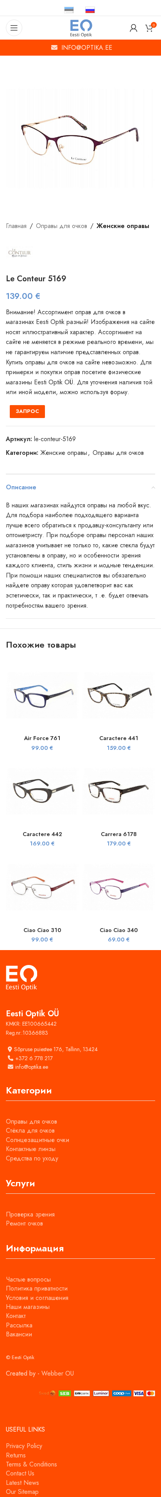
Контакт (16, 1315)
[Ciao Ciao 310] (42, 887)
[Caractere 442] (42, 791)
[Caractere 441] (118, 695)
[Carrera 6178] (118, 791)
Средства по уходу (32, 1158)
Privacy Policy (24, 1445)
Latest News (22, 1482)
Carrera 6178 (119, 834)
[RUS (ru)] (90, 9)
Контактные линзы (30, 1148)
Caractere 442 (42, 834)
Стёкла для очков (30, 1130)
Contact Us (20, 1473)
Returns (16, 1455)
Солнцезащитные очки (37, 1139)
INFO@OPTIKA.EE (86, 47)
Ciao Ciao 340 (119, 930)
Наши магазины (28, 1306)
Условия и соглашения (37, 1297)
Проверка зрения (30, 1214)
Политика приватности (37, 1288)
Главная (16, 225)
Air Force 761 (42, 738)
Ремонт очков (24, 1223)
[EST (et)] (69, 9)
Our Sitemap (22, 1491)
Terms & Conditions (31, 1464)
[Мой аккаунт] (133, 28)
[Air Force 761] (42, 695)
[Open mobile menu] (14, 28)
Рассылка (19, 1325)
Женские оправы (123, 225)
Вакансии (19, 1334)
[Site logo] (81, 27)
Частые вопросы (28, 1279)
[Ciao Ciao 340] (118, 887)
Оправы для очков (61, 225)
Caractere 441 (118, 738)
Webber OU (57, 1373)
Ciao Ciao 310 (42, 930)
